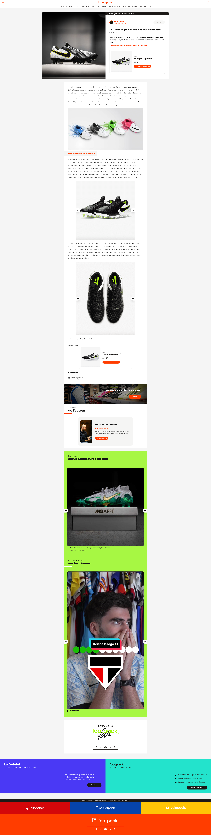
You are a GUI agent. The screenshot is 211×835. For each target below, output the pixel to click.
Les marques (132, 6)
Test (78, 6)
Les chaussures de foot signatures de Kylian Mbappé (90, 548)
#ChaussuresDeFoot (115, 45)
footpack (84, 800)
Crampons (63, 6)
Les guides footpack (89, 6)
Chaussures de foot (93, 800)
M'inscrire (93, 785)
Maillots (71, 6)
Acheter (134, 396)
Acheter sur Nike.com (144, 66)
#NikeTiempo (144, 45)
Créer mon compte (196, 787)
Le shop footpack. (145, 6)
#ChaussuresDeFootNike (131, 45)
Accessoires (102, 6)
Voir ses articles (100, 438)
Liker (160, 22)
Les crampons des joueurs (117, 6)
